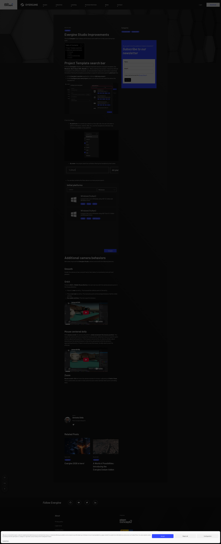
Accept (163, 536)
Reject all (185, 536)
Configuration (208, 536)
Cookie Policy (6, 541)
